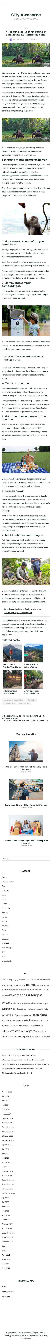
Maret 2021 (6, 1259)
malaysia (5, 926)
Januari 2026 (7, 1092)
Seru (47, 1003)
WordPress (24, 1336)
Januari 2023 (7, 1175)
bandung (9, 980)
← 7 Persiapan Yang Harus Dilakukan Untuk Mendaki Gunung (23, 717)
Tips (26, 28)
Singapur (5, 939)
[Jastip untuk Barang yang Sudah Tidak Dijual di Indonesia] (26, 825)
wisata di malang (29, 1025)
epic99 (4, 1286)
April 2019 (6, 1268)
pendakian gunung (32, 989)
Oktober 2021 (7, 1242)
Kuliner (5, 921)
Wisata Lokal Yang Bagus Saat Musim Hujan (19, 1055)
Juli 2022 (5, 1202)
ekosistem (13, 103)
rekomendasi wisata (19, 1003)
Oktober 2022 (7, 1189)
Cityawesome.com (10, 73)
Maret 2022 (6, 1220)
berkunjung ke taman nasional (13, 700)
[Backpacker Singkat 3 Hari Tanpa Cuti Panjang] (26, 789)
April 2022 (6, 1215)
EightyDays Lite (40, 1336)
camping (15, 980)
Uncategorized (8, 961)
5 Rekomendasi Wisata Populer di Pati (17, 1073)
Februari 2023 (7, 1171)
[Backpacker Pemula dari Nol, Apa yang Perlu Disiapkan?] (26, 751)
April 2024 (6, 1109)
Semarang (42, 1003)
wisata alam (38, 1015)
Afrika (4, 877)
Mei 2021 (5, 1250)
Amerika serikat (8, 881)
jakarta (29, 980)
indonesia (22, 979)
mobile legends (8, 1291)
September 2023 (8, 1140)
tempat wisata (10, 1008)
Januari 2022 (7, 1228)
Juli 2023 (5, 1149)
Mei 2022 (5, 1211)
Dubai (4, 895)
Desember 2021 (8, 1233)
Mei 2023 (5, 1158)
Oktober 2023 (7, 1136)
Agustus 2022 (7, 1198)
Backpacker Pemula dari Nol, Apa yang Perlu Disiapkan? (26, 767)
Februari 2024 (7, 1118)
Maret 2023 (6, 1167)
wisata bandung (15, 1020)
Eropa (4, 899)
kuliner (22, 985)
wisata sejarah (33, 1036)
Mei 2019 (5, 1264)
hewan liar (31, 700)
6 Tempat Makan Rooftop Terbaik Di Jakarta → (27, 720)
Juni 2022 (5, 1206)
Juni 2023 (5, 1153)
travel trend (22, 1009)
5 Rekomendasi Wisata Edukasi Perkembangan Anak (22, 1069)
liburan (30, 984)
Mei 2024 (5, 1105)
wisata (45, 1009)
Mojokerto (10, 989)
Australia (5, 890)
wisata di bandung (41, 1020)
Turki (4, 956)
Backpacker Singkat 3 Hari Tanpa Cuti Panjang (26, 805)
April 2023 (6, 1162)
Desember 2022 (8, 1180)
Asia (3, 886)
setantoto (6, 1297)
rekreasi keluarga (32, 1003)
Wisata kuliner (39, 1031)
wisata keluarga (21, 1031)
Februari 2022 (7, 1224)
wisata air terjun (22, 1015)
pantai (16, 989)
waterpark (38, 1009)
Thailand (5, 943)
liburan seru (39, 985)
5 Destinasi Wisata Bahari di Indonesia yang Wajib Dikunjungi (25, 1064)
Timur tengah (7, 948)
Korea (4, 917)
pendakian (22, 989)
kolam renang (13, 985)
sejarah (5, 934)
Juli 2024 (5, 1096)
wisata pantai (9, 1036)
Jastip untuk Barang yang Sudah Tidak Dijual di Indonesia (26, 841)
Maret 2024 (6, 1114)
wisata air (9, 1015)
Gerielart (19, 39)
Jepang (5, 912)
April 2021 (6, 1255)
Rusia (4, 930)
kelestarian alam (9, 703)
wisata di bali (28, 1020)
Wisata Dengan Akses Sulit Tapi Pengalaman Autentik (23, 1060)
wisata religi (21, 1037)
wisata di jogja (19, 1025)
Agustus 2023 (7, 1145)
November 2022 (8, 1184)
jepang (4, 985)
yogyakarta (46, 1037)
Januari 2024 (7, 1123)
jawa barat (35, 980)
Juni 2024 (5, 1101)
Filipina (4, 904)
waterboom (30, 1009)
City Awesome (26, 15)
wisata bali (5, 1020)
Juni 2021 (5, 1246)
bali (3, 979)
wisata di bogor (8, 1025)
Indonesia (6, 908)
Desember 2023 (8, 1127)
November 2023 (8, 1131)
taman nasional (24, 703)
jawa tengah (45, 979)
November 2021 (8, 1237)
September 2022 (8, 1193)
